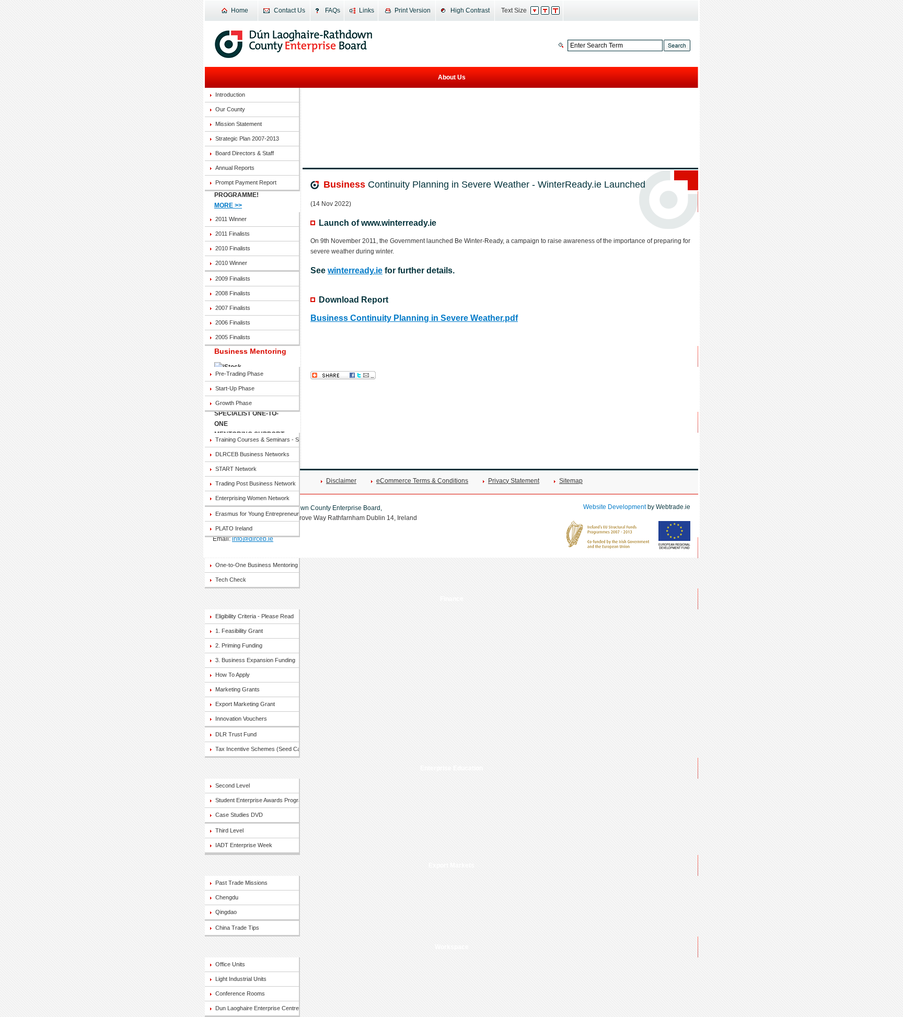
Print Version (413, 10)
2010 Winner (231, 263)
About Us (452, 77)
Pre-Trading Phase (239, 374)
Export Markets (451, 865)
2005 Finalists (232, 337)
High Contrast (470, 10)
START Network (236, 469)
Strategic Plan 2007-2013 (247, 138)
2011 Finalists (232, 233)
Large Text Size (561, 10)
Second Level (232, 785)
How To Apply (232, 675)
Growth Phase (233, 403)
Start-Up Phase (234, 388)
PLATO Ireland (233, 528)
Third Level (229, 830)
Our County (230, 109)
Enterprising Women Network (252, 498)
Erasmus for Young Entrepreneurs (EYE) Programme (257, 514)
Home (239, 10)
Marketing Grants (237, 689)
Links (366, 10)
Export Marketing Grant (245, 704)
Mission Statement (238, 124)
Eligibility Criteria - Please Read (254, 616)
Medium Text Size (550, 10)
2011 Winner (231, 219)
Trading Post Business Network (255, 483)
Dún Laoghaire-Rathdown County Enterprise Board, (293, 44)
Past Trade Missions (241, 883)
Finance (452, 599)
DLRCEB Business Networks (252, 454)
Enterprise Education (451, 768)
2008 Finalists (232, 293)
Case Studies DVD (239, 815)
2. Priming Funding (238, 645)
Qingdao (226, 912)
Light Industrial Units (241, 979)
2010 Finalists (232, 248)
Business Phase (451, 356)
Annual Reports (234, 168)
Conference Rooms (240, 993)
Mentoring (452, 547)
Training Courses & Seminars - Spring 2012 (257, 439)
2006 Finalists (232, 322)
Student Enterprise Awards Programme (257, 800)
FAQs (332, 10)
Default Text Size (540, 10)
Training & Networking (451, 422)
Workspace (452, 947)
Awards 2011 (451, 201)
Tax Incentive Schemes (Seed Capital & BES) (257, 749)
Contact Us (289, 10)
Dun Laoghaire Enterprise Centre (257, 1008)
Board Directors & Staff (244, 153)
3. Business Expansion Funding (255, 660)
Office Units (230, 964)
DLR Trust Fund (236, 734)
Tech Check (230, 579)
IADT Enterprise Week (243, 845)
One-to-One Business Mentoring (256, 565)
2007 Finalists (232, 308)
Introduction (230, 94)
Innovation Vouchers (241, 718)
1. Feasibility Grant (239, 631)
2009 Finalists (232, 278)
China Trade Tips (237, 927)
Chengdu (226, 897)
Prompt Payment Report (245, 182)
